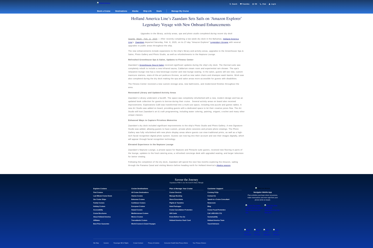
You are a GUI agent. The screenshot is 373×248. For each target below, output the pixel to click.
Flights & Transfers (176, 203)
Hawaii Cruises (136, 210)
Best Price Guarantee (101, 224)
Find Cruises (98, 192)
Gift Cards (173, 213)
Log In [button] (273, 4)
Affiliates (96, 220)
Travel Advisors (213, 224)
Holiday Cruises (99, 206)
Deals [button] (159, 11)
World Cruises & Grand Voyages (143, 224)
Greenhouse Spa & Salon (151, 65)
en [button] (256, 4)
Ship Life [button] (147, 11)
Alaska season (224, 165)
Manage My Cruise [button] (180, 11)
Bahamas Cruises (138, 199)
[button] (110, 4)
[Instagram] (267, 234)
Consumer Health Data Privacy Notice (176, 243)
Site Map (96, 243)
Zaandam (139, 42)
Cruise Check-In (175, 192)
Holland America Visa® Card (180, 220)
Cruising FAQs (212, 192)
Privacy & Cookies (153, 243)
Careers (106, 243)
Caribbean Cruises (138, 203)
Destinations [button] (121, 11)
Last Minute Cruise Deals (102, 196)
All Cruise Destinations (140, 192)
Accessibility (98, 210)
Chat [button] (264, 4)
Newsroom (211, 203)
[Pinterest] (276, 234)
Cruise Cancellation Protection (180, 210)
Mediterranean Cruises (139, 213)
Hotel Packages (175, 206)
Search (234, 4)
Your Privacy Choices (199, 243)
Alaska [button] (135, 11)
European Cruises (138, 206)
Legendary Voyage (219, 42)
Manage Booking (175, 196)
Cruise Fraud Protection (216, 210)
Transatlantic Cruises (139, 220)
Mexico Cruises (137, 217)
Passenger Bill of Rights (121, 243)
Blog (209, 206)
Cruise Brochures (100, 213)
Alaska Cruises (137, 196)
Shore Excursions (176, 199)
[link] (244, 4)
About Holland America (102, 217)
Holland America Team (215, 220)
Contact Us (211, 196)
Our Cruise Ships (99, 199)
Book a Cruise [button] (103, 11)
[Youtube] (257, 234)
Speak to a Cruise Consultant (218, 199)
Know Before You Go (177, 217)
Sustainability (212, 217)
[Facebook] (247, 234)
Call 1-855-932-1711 (214, 213)
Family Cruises (98, 203)
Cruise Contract (138, 243)
